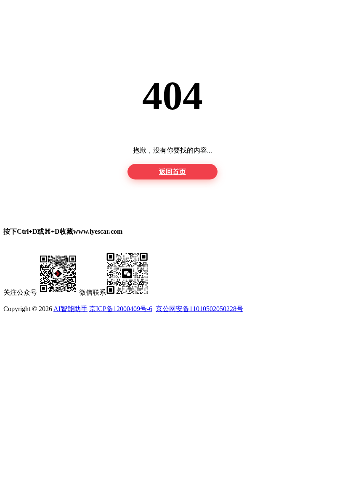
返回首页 (172, 171)
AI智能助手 (70, 308)
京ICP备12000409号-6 (120, 308)
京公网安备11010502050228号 (199, 308)
